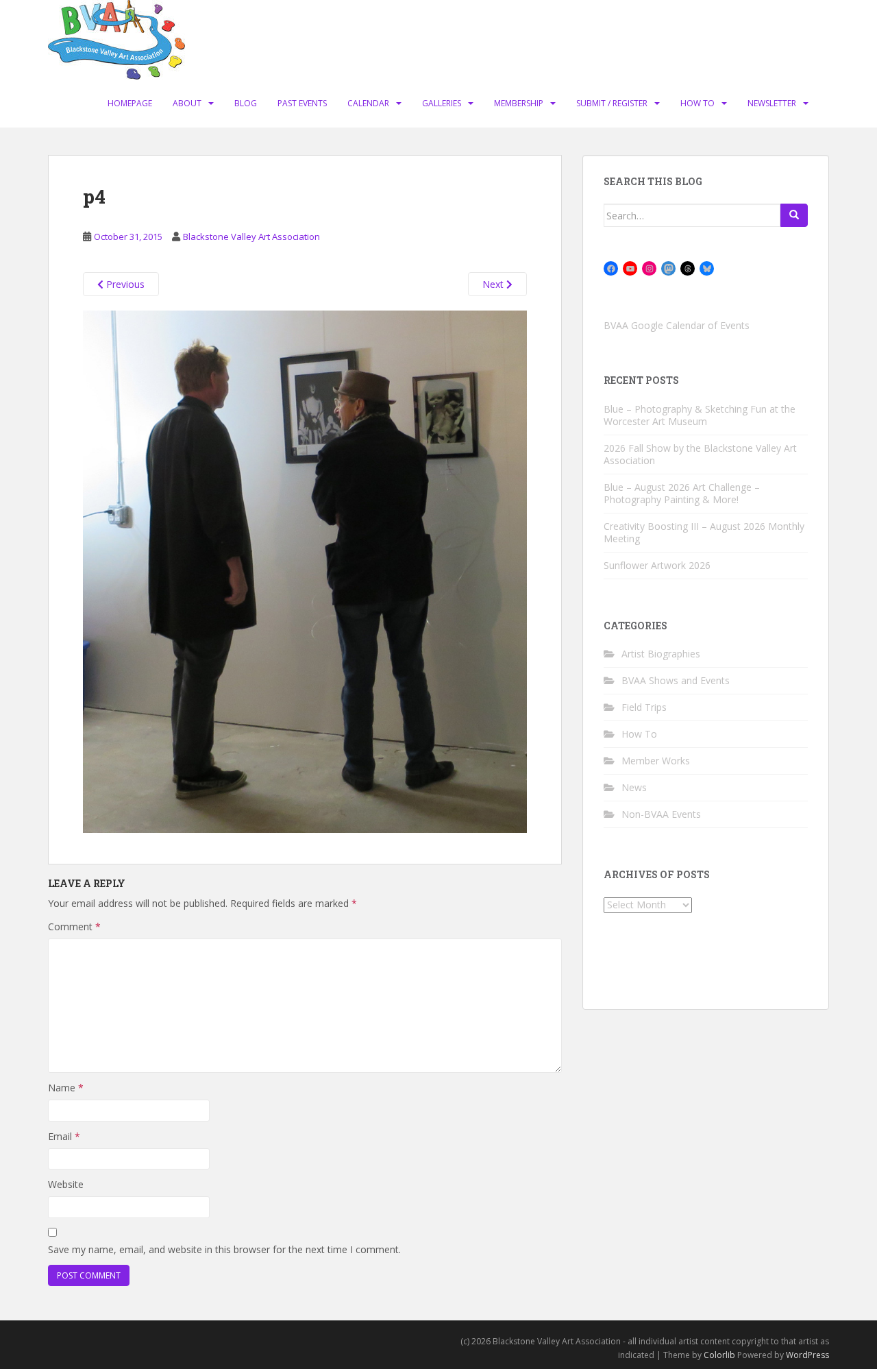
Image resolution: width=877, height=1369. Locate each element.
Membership (518, 103)
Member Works (655, 760)
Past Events (302, 103)
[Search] (794, 215)
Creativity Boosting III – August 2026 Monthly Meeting (704, 532)
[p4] (305, 570)
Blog (245, 103)
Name (66, 1087)
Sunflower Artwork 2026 (657, 565)
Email (64, 1136)
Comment (74, 926)
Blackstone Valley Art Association (251, 236)
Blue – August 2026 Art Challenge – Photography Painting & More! (682, 493)
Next (494, 284)
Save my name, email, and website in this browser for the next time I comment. (224, 1249)
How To (697, 103)
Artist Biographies (660, 653)
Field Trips (644, 707)
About (187, 103)
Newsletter (772, 103)
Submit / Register (611, 103)
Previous (124, 284)
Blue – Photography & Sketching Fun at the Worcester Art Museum (699, 415)
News (634, 787)
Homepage (130, 103)
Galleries (441, 103)
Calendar (368, 103)
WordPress (807, 1355)
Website (66, 1184)
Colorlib (719, 1355)
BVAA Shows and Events (675, 680)
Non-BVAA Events (661, 814)
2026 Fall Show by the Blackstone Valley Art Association (700, 454)
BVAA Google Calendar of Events (677, 325)
